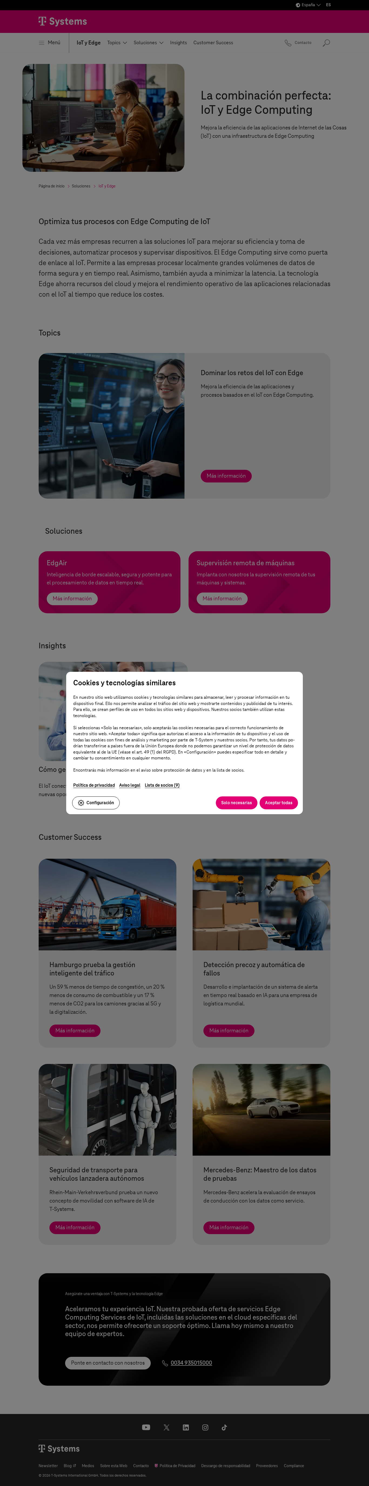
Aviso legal (129, 785)
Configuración (100, 803)
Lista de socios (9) (162, 785)
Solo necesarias (236, 803)
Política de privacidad (94, 785)
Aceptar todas (279, 803)
